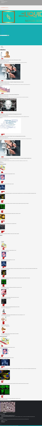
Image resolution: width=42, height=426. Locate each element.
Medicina (2, 26)
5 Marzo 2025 (7, 288)
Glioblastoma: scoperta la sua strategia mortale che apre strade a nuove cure (10, 297)
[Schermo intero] (14, 412)
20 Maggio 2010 (7, 334)
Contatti (2, 33)
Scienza (2, 31)
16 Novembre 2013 (6, 83)
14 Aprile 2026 (7, 251)
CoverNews (13, 425)
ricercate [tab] (2, 242)
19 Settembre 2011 (6, 159)
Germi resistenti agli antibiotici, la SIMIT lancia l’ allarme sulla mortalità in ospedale (9, 233)
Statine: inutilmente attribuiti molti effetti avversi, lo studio (8, 259)
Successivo (2, 162)
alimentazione (3, 32)
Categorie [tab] (2, 241)
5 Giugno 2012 (6, 137)
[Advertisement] (21, 40)
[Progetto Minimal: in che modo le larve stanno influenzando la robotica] (5, 57)
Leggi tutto (1, 63)
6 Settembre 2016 (6, 61)
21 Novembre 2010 (7, 298)
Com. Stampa (3, 134)
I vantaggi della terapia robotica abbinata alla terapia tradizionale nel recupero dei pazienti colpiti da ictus (15, 158)
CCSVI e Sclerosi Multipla (4, 1)
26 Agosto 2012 (6, 115)
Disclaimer (2, 2)
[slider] (7, 412)
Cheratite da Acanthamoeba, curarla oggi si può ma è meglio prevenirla (8, 223)
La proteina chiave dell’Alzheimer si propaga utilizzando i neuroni (7, 173)
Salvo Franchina (2, 61)
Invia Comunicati (5, 30)
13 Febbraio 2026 (6, 358)
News (2, 192)
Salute (2, 27)
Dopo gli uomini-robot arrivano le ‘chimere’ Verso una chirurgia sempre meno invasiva (12, 136)
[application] (7, 407)
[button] (7, 407)
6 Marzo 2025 (5, 384)
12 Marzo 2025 (7, 269)
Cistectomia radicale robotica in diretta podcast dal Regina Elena (9, 94)
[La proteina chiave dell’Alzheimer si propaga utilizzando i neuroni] (5, 344)
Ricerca (2, 172)
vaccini (2, 32)
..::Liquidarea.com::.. (4, 7)
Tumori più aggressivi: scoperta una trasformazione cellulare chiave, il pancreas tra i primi (10, 213)
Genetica (2, 28)
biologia (2, 29)
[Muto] (13, 412)
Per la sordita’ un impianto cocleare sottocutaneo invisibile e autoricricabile (9, 333)
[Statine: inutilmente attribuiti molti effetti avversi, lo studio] (2, 179)
